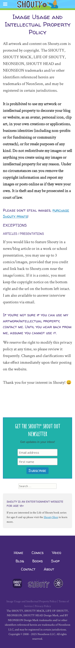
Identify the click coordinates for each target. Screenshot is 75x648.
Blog (20, 561)
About (49, 569)
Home (18, 552)
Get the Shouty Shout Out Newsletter (37, 429)
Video (56, 552)
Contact (28, 569)
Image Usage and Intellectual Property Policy (31, 601)
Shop (55, 561)
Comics (38, 552)
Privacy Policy (43, 606)
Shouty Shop (51, 517)
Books (37, 561)
